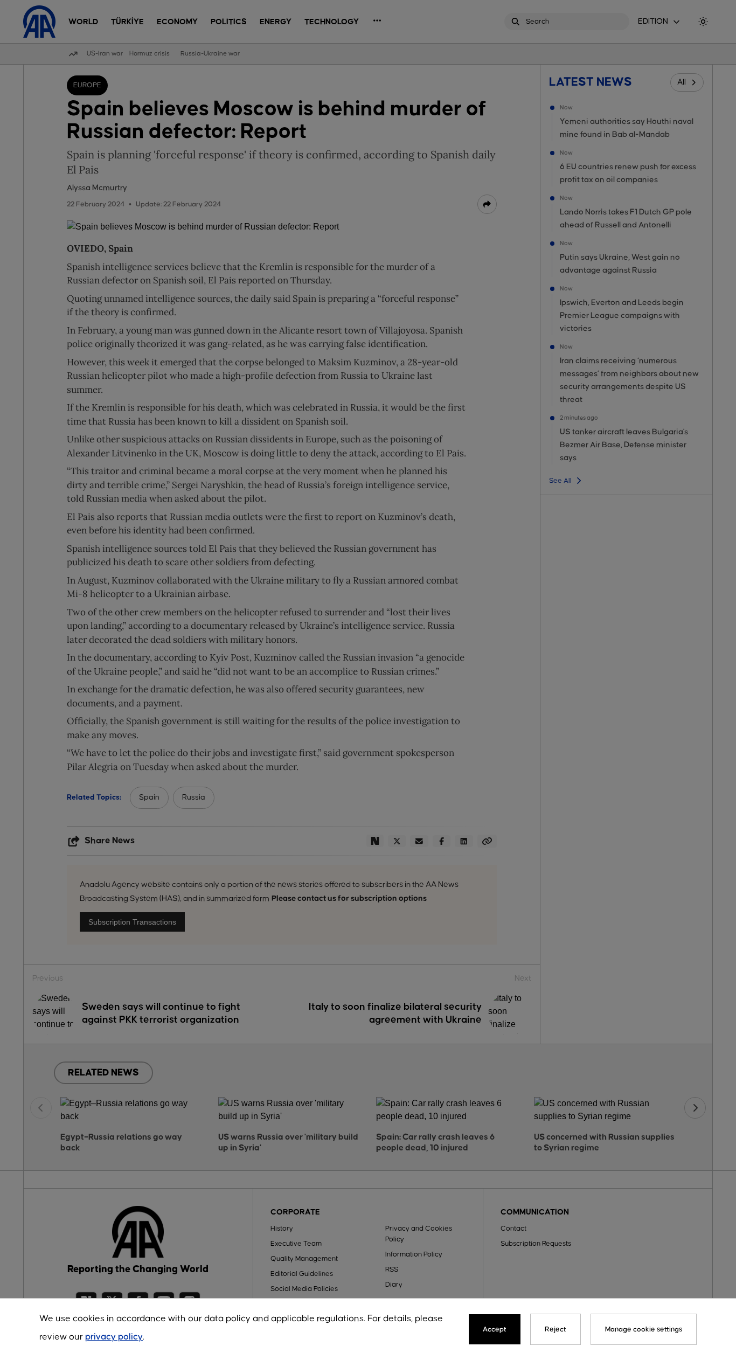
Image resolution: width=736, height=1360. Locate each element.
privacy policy (114, 1337)
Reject (555, 1329)
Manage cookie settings (643, 1329)
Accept (494, 1329)
